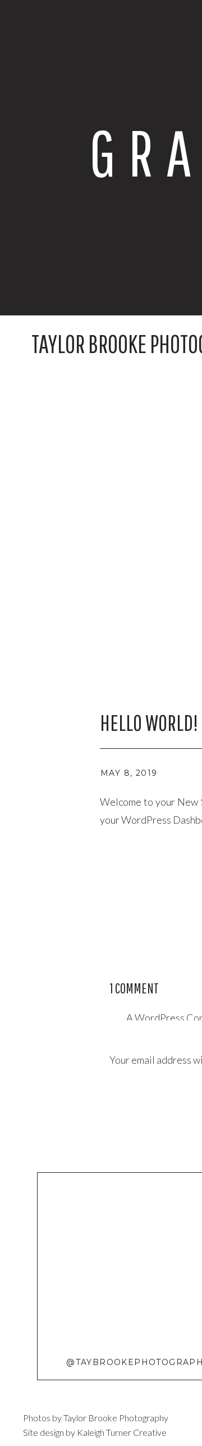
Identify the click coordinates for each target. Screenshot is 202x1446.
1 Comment (134, 988)
